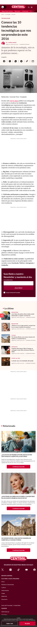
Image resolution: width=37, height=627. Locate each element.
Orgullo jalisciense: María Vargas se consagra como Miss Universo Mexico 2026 (22, 350)
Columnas (25, 11)
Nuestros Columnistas (7, 584)
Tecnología (7, 14)
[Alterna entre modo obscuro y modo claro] (3, 7)
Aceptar (27, 623)
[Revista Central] (18, 7)
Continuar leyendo (19, 466)
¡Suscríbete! (19, 288)
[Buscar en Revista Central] (29, 7)
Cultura (3, 587)
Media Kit (4, 596)
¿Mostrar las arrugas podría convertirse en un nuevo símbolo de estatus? (23, 326)
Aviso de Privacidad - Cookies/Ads (10, 605)
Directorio (4, 599)
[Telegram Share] (21, 61)
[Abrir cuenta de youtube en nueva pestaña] (26, 569)
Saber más (9, 623)
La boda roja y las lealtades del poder (22, 360)
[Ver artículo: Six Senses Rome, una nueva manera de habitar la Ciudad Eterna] (5, 338)
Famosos (14, 346)
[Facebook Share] (4, 61)
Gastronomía (5, 590)
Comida (32, 11)
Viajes (13, 335)
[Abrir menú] (32, 7)
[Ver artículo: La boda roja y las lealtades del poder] (5, 361)
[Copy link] (27, 61)
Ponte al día (15, 358)
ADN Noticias (5, 611)
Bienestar (17, 11)
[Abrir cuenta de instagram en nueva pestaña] (10, 569)
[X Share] (10, 61)
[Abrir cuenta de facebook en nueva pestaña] (34, 569)
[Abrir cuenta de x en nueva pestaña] (2, 569)
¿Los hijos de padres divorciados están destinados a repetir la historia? (22, 314)
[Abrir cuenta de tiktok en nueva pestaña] (18, 569)
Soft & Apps (14, 101)
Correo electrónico (8, 279)
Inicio (2, 14)
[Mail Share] (33, 61)
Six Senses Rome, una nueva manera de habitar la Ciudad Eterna (23, 337)
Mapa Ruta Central (7, 11)
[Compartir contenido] (2, 315)
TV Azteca (4, 614)
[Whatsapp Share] (15, 61)
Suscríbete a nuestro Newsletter (10, 578)
